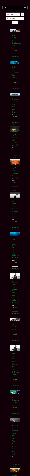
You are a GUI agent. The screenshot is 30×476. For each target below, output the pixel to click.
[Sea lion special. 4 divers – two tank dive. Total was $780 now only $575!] (15, 420)
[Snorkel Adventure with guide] (15, 471)
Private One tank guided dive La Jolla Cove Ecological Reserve (15, 292)
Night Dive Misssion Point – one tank (15, 173)
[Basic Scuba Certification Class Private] (15, 62)
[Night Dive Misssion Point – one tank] (15, 162)
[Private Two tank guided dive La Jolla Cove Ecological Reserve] (15, 348)
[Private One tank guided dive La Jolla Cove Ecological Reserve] (15, 276)
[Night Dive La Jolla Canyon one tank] (15, 129)
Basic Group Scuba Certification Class (16, 40)
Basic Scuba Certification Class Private (16, 72)
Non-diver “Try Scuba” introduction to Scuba (16, 209)
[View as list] (16, 22)
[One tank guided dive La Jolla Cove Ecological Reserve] (15, 234)
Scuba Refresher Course (15, 400)
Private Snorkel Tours (14, 326)
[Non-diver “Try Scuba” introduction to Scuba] (15, 196)
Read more (14, 123)
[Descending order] (22, 14)
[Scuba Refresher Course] (15, 392)
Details (17, 56)
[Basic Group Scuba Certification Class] (15, 30)
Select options (14, 57)
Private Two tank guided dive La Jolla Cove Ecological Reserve (15, 364)
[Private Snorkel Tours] (15, 319)
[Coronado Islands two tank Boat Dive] (15, 94)
